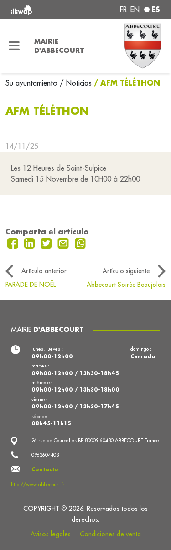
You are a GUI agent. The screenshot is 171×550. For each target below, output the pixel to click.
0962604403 (45, 455)
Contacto (44, 469)
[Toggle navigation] (14, 46)
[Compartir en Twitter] (47, 242)
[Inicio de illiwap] (38, 9)
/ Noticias (76, 82)
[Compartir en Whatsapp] (80, 242)
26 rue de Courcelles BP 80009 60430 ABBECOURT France (95, 440)
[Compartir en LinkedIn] (30, 242)
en (135, 9)
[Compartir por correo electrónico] (64, 242)
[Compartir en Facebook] (13, 242)
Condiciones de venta (110, 534)
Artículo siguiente (126, 271)
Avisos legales (51, 534)
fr (123, 9)
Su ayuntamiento (32, 82)
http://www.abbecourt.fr (37, 484)
